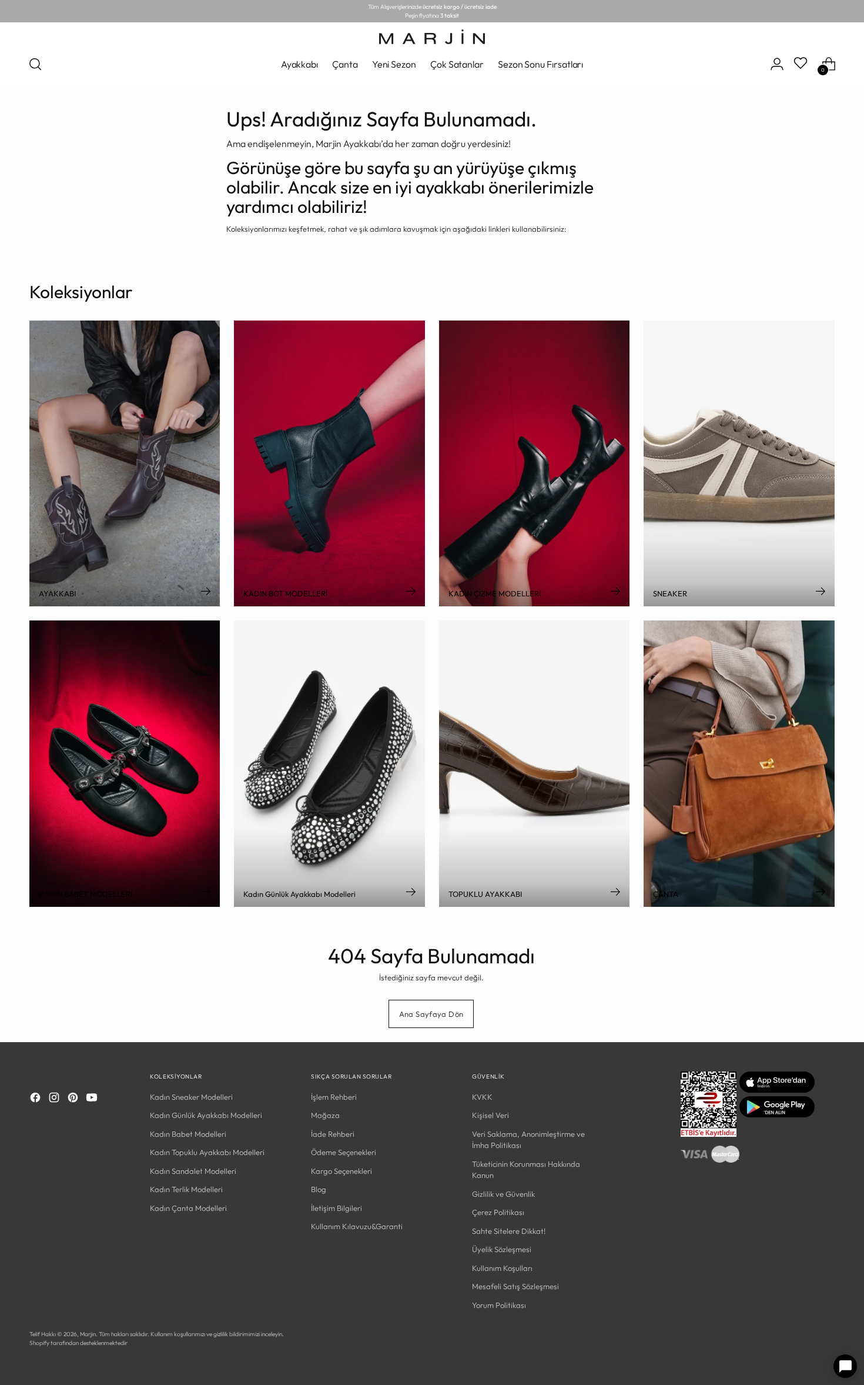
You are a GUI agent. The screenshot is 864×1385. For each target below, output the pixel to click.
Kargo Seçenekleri (341, 1171)
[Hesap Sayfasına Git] (777, 64)
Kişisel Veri (490, 1115)
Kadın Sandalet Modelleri (193, 1171)
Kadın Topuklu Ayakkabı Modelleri (207, 1152)
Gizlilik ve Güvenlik (503, 1194)
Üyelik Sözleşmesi (501, 1249)
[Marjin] (432, 36)
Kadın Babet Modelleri (188, 1134)
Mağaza (325, 1115)
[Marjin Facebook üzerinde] (36, 1099)
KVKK (482, 1097)
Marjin (88, 1334)
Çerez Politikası (498, 1212)
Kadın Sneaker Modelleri (191, 1097)
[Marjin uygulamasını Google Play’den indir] (777, 1114)
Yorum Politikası (499, 1305)
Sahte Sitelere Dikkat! (508, 1231)
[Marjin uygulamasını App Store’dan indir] (777, 1089)
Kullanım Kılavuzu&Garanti (357, 1226)
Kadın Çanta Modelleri (188, 1208)
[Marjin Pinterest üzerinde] (74, 1099)
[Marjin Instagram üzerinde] (55, 1099)
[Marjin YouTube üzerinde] (93, 1099)
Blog (318, 1189)
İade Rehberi (332, 1134)
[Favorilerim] (801, 64)
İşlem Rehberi (334, 1097)
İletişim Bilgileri (336, 1208)
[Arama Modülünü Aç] (35, 64)
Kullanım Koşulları (502, 1268)
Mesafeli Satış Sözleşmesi (515, 1286)
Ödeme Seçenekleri (343, 1152)
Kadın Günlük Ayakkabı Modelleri (206, 1115)
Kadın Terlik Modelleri (186, 1189)
